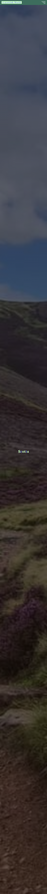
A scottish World (11, 2)
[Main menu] (43, 2)
